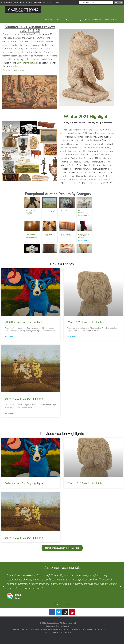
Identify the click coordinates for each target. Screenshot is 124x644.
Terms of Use (65, 632)
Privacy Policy (51, 632)
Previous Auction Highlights (62, 433)
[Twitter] (59, 612)
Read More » (9, 337)
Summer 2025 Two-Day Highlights (24, 398)
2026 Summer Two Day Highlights (24, 322)
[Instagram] (65, 612)
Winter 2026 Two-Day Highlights (85, 322)
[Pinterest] (72, 612)
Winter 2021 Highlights (87, 116)
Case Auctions (23, 10)
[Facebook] (52, 612)
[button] (3, 586)
